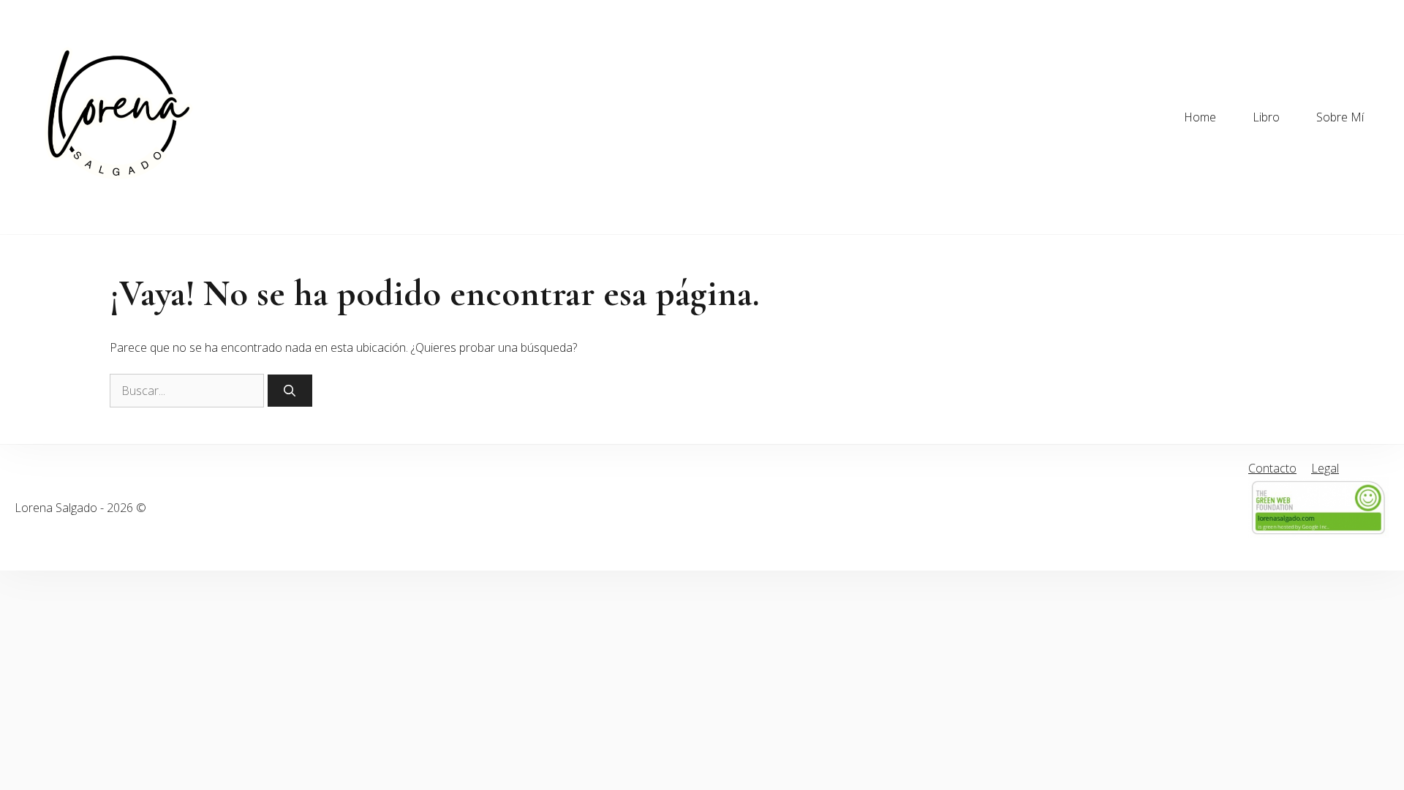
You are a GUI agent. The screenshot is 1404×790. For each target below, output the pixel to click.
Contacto (1272, 468)
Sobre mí (1340, 117)
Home (1200, 117)
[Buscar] (290, 390)
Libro (1266, 117)
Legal (1325, 468)
